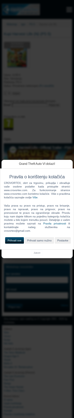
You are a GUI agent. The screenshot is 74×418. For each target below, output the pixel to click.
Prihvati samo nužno (39, 240)
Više (35, 197)
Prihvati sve (14, 240)
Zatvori (37, 253)
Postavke (62, 240)
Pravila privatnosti (54, 223)
